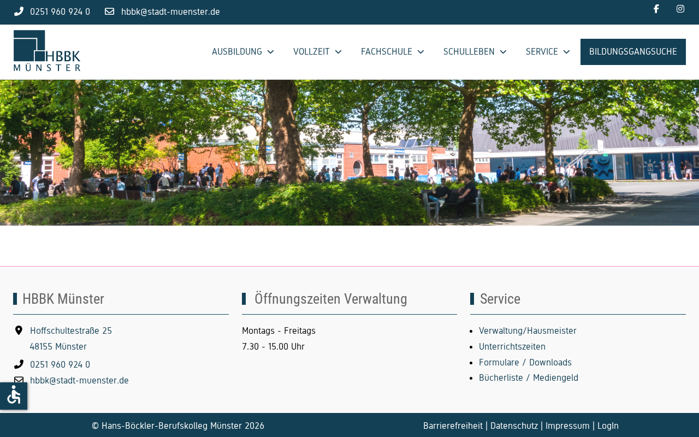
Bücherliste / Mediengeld (528, 377)
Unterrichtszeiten (512, 346)
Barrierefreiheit (453, 426)
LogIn (608, 426)
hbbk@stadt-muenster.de (170, 11)
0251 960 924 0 (60, 11)
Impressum (568, 426)
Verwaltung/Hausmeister (528, 330)
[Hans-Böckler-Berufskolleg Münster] (51, 51)
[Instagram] (680, 9)
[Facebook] (656, 9)
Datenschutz (514, 426)
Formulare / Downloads (525, 362)
